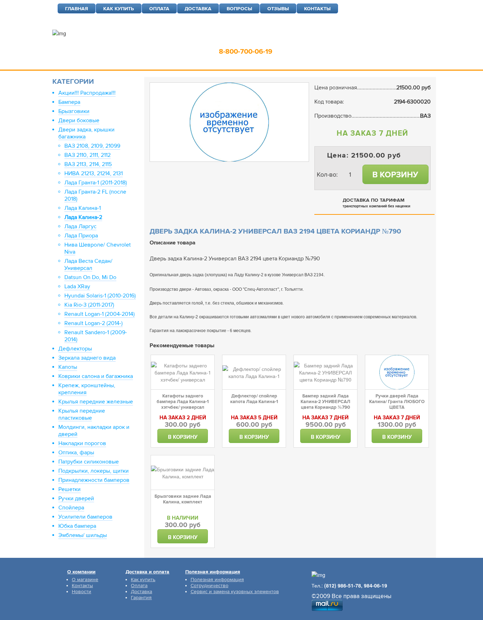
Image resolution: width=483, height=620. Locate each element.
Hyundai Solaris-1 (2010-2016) (100, 295)
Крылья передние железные (95, 401)
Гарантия (141, 598)
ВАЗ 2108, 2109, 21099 (92, 145)
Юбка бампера (77, 526)
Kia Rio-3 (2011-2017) (89, 304)
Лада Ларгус (80, 226)
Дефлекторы (75, 348)
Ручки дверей (76, 498)
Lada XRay (77, 286)
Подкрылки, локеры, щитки (93, 470)
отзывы (278, 9)
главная (76, 9)
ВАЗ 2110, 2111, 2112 (87, 155)
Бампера (69, 102)
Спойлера (71, 507)
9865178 (261, 41)
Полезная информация (217, 580)
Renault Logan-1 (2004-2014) (99, 314)
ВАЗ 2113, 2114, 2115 (88, 164)
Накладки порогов (82, 443)
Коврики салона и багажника (95, 376)
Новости (81, 592)
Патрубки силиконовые (88, 461)
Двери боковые (78, 120)
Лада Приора (81, 235)
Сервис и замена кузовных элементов (235, 592)
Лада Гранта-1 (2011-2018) (95, 182)
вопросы (239, 9)
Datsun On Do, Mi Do (90, 277)
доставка (198, 9)
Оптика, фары (76, 452)
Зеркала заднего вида (87, 357)
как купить (118, 9)
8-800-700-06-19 (245, 51)
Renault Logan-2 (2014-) (93, 323)
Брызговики (73, 111)
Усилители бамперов (85, 516)
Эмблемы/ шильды (82, 535)
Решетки (69, 489)
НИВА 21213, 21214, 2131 (93, 173)
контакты (317, 9)
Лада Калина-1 (82, 208)
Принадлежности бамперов (93, 480)
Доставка (141, 592)
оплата (159, 9)
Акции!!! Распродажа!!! (87, 92)
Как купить (143, 580)
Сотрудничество (209, 586)
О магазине (85, 580)
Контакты (82, 586)
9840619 (297, 41)
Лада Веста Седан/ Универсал (88, 265)
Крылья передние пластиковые (81, 414)
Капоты (67, 367)
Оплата (139, 586)
